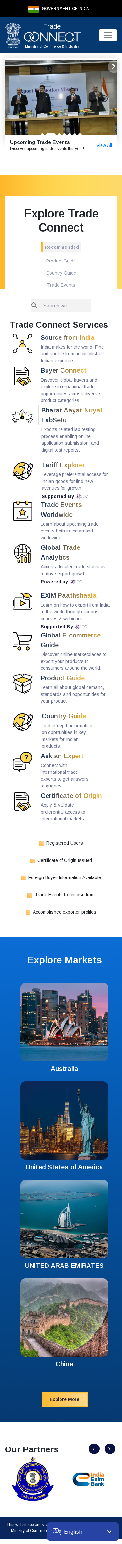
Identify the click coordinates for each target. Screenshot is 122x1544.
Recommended (62, 247)
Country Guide (61, 273)
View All (104, 145)
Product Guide (61, 260)
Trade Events (61, 285)
